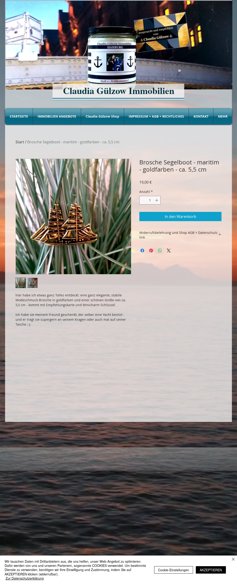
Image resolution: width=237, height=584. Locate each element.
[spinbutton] (150, 200)
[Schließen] (233, 559)
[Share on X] (169, 250)
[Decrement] (143, 200)
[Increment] (157, 200)
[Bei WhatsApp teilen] (160, 250)
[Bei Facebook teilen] (142, 250)
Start (20, 141)
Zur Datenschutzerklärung (25, 578)
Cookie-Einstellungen (173, 570)
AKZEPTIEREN (211, 570)
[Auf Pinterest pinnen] (151, 250)
